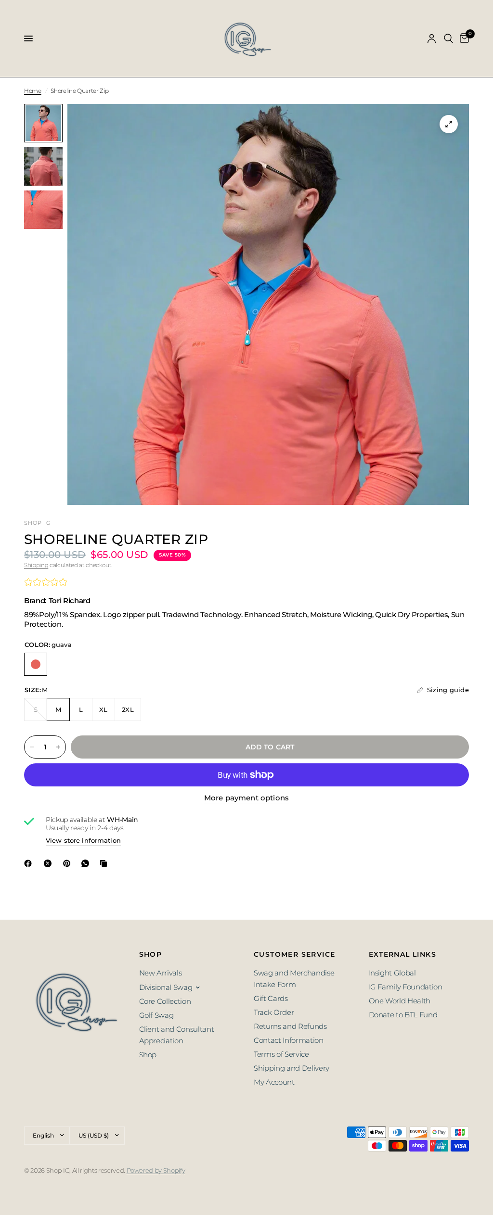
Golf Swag (156, 1015)
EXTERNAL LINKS (403, 954)
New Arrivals (160, 972)
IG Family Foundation (405, 986)
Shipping (36, 565)
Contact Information (289, 1040)
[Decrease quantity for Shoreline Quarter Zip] (32, 747)
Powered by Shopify (156, 1170)
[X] (49, 863)
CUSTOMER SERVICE (294, 954)
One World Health (400, 1000)
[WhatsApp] (87, 863)
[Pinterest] (69, 863)
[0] (462, 38)
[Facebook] (30, 863)
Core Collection (165, 1001)
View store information (83, 840)
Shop (148, 1054)
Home (32, 90)
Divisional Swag (166, 987)
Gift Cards (271, 998)
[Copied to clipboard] (105, 863)
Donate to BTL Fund (403, 1014)
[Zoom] (449, 124)
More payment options (246, 798)
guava (35, 664)
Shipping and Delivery (291, 1068)
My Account (274, 1082)
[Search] (448, 38)
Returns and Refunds (290, 1026)
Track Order (274, 1012)
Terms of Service (281, 1054)
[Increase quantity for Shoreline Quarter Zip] (58, 747)
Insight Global (392, 972)
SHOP (150, 954)
